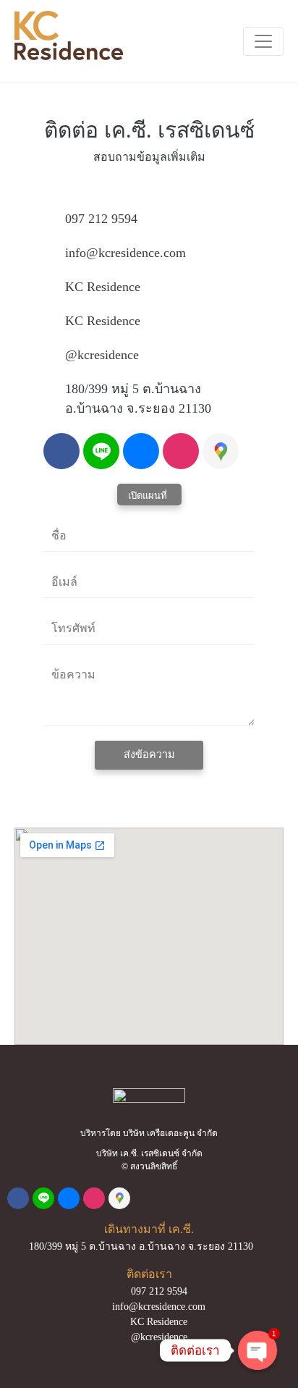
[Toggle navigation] (263, 41)
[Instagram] (181, 451)
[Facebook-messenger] (141, 451)
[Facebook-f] (61, 451)
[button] (149, 494)
